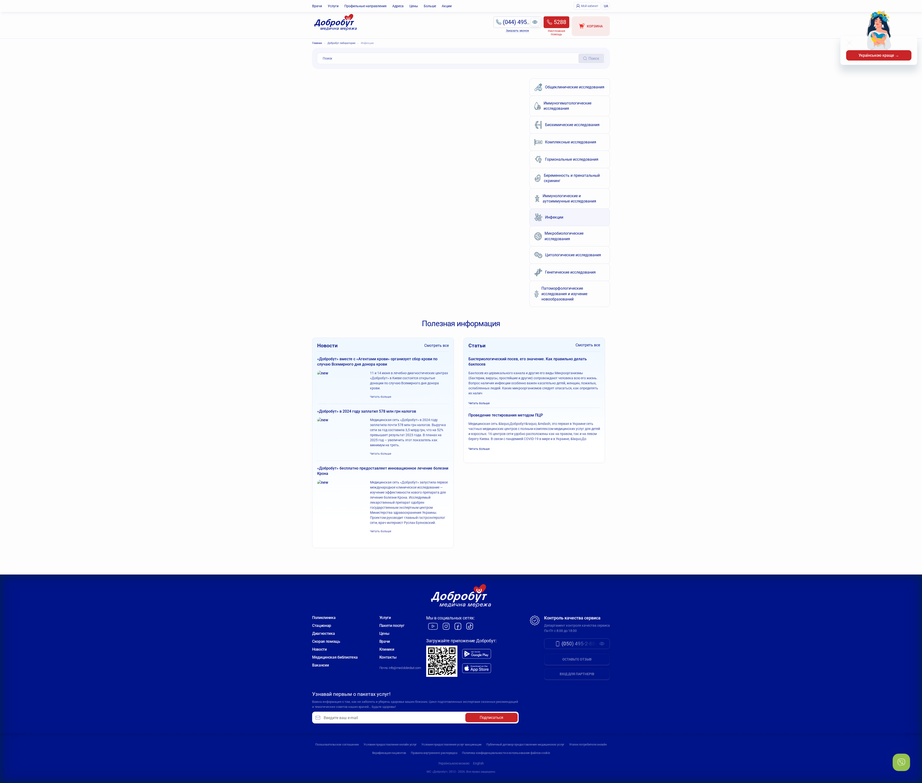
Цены (413, 6)
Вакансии (320, 665)
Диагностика (323, 633)
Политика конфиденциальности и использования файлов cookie (506, 753)
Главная (317, 43)
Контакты (388, 657)
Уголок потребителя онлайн (588, 744)
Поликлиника (323, 617)
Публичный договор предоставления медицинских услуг (525, 744)
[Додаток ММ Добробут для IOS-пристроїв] (476, 668)
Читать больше (380, 396)
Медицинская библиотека (335, 657)
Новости (319, 649)
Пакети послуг (392, 625)
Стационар (321, 625)
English (478, 763)
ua (606, 6)
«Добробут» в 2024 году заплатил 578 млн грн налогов (366, 411)
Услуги (333, 6)
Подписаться (491, 717)
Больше (430, 6)
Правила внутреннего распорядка (434, 753)
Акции (447, 6)
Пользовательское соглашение (337, 744)
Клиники (386, 649)
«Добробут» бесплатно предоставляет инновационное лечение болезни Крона (382, 471)
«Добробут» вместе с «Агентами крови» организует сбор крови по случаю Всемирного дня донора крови (377, 362)
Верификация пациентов (389, 753)
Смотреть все (436, 345)
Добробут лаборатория (341, 43)
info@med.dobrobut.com (405, 668)
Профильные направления (365, 6)
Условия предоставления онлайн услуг (390, 744)
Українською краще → (879, 55)
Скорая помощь (326, 641)
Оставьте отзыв (577, 659)
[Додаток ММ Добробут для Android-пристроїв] (476, 654)
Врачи (317, 6)
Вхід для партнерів (577, 674)
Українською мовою (453, 763)
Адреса (398, 6)
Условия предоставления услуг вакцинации (451, 744)
